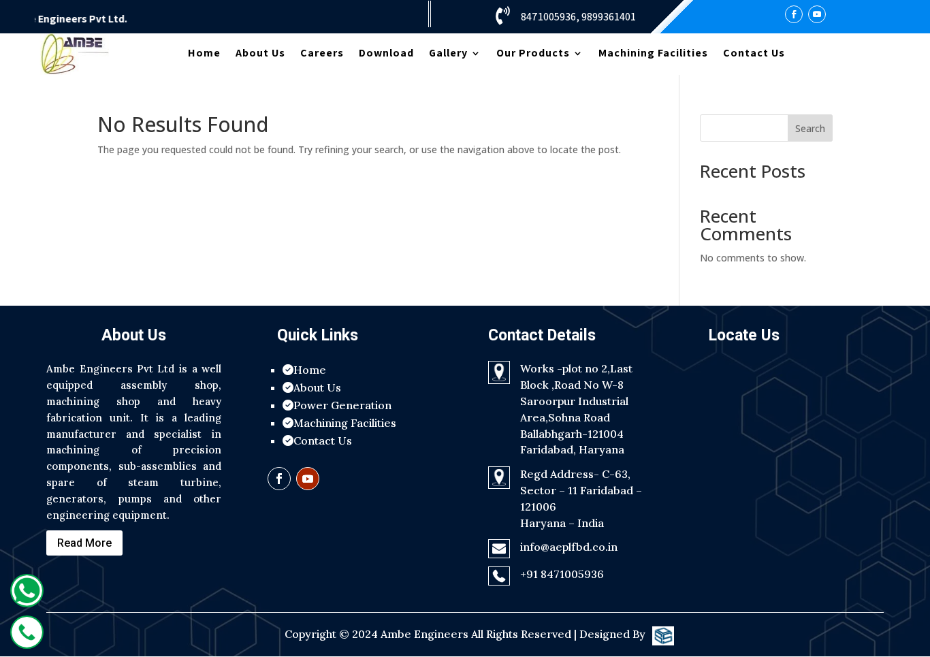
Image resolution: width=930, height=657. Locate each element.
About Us (260, 54)
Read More (84, 542)
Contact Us (754, 54)
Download (386, 54)
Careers (322, 54)
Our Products (533, 54)
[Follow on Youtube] (817, 14)
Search (810, 128)
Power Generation (342, 405)
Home (204, 54)
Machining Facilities (653, 54)
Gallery (448, 54)
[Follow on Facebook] (794, 14)
